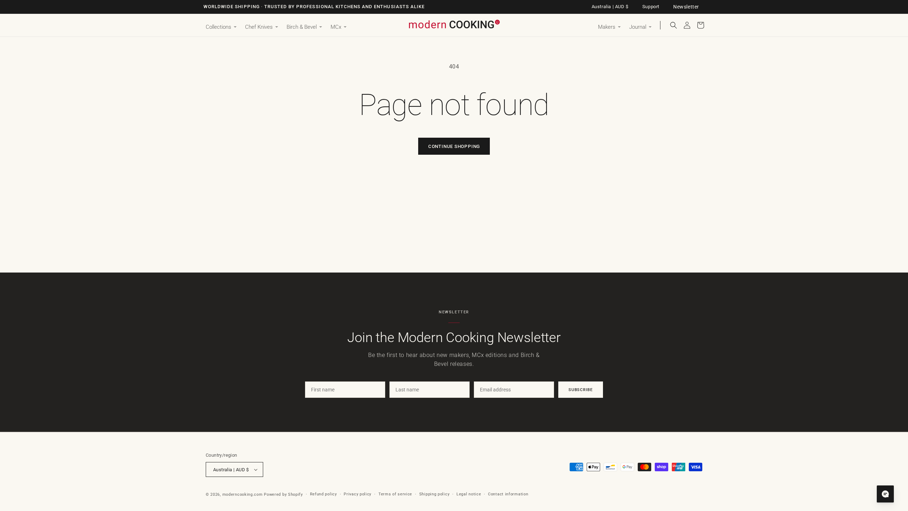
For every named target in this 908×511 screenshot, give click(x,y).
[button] (221, 27)
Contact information (508, 494)
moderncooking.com (242, 494)
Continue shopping (454, 146)
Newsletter (686, 7)
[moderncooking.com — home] (454, 24)
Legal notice (468, 494)
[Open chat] (885, 493)
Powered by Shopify (283, 494)
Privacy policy (357, 494)
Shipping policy (434, 494)
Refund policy (323, 494)
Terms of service (395, 494)
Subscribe (581, 389)
